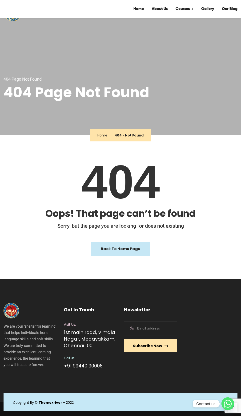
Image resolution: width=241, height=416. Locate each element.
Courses (183, 9)
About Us (160, 9)
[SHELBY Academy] (19, 9)
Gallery (207, 9)
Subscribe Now (147, 346)
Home (138, 9)
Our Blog (229, 9)
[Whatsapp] (227, 403)
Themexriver (50, 402)
